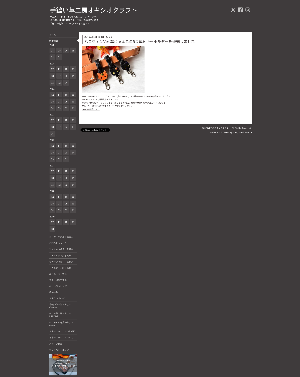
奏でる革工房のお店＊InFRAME (60, 315)
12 (52, 69)
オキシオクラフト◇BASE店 (63, 331)
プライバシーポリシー (60, 349)
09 (73, 69)
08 (52, 76)
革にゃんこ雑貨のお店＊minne (61, 324)
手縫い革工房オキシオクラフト (94, 10)
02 (52, 57)
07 (52, 50)
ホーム (52, 34)
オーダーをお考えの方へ (61, 237)
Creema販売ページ (91, 109)
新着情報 (53, 40)
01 (59, 57)
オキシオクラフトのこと (61, 337)
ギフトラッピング (58, 286)
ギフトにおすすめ (58, 279)
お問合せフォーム (58, 243)
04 (66, 50)
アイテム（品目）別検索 (61, 249)
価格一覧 (53, 292)
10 (66, 69)
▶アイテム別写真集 (60, 255)
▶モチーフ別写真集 (60, 267)
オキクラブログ (57, 298)
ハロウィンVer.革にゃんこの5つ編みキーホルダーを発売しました (139, 41)
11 (59, 69)
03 (73, 50)
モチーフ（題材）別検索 (61, 261)
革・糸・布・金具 (58, 273)
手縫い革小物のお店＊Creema (60, 306)
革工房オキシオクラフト (219, 128)
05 (59, 50)
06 (66, 76)
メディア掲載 (55, 343)
